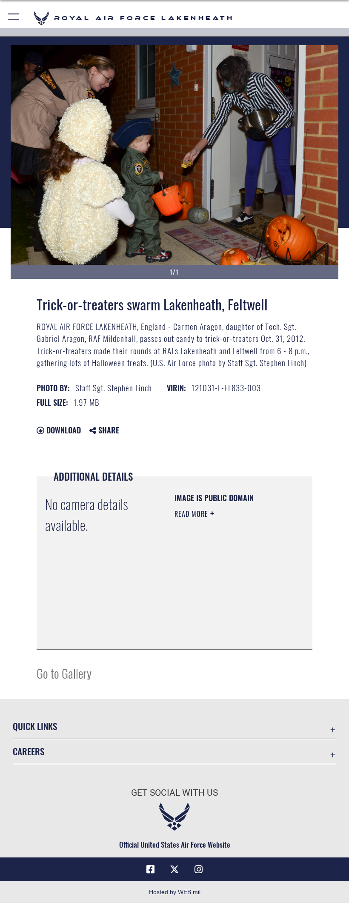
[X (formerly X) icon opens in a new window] (174, 869)
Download (62, 430)
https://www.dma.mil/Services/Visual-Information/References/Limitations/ (226, 622)
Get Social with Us (174, 793)
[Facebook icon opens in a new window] (150, 869)
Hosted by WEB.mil (174, 892)
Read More (192, 514)
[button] (14, 18)
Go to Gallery (64, 673)
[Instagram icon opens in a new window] (198, 869)
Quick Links (35, 726)
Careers (28, 751)
